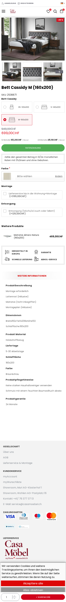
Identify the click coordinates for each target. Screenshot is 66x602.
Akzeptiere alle (33, 583)
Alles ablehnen (33, 590)
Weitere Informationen (31, 275)
